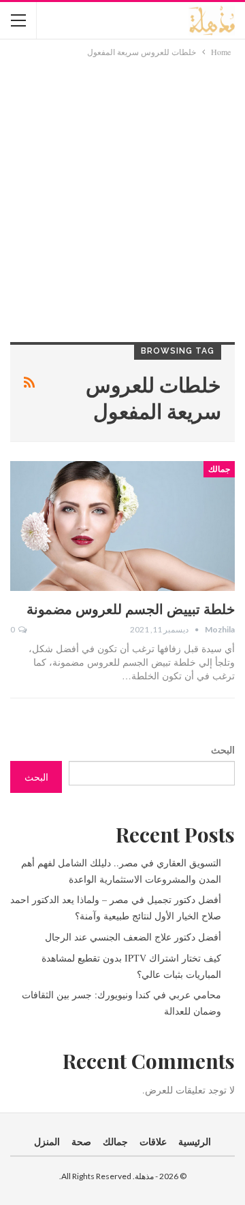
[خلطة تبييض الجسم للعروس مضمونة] (122, 526)
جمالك (219, 469)
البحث (223, 750)
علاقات (153, 1141)
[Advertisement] (122, 188)
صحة (81, 1141)
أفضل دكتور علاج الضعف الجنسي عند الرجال (133, 936)
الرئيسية (194, 1141)
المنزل (47, 1141)
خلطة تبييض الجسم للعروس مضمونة (131, 608)
